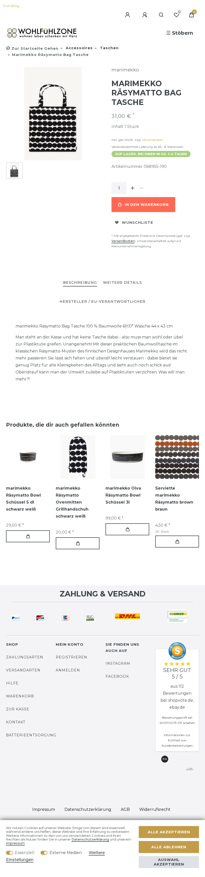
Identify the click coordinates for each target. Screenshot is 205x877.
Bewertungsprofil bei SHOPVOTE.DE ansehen (177, 720)
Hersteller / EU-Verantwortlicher (103, 301)
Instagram (118, 663)
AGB (125, 809)
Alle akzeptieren (169, 832)
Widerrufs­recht (154, 809)
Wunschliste (137, 222)
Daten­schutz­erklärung (87, 809)
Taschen (109, 48)
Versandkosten (152, 140)
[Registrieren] (145, 15)
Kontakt (16, 722)
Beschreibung (80, 282)
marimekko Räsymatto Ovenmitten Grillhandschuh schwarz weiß (72, 502)
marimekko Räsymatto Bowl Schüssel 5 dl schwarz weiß (23, 499)
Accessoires (78, 48)
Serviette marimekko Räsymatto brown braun (174, 499)
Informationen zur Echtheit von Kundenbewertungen (177, 740)
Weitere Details (122, 282)
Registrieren (71, 657)
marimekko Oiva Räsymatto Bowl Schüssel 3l (123, 495)
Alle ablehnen (168, 847)
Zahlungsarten (24, 657)
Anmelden (68, 670)
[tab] (80, 283)
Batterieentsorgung (31, 735)
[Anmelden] (128, 15)
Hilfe (12, 683)
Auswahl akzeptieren (169, 862)
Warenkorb (20, 696)
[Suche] (161, 15)
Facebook (117, 676)
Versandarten (23, 670)
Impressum (43, 809)
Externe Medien (66, 852)
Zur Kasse (17, 709)
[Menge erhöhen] (132, 188)
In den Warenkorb (147, 204)
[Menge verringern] (141, 188)
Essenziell (24, 852)
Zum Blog (11, 6)
